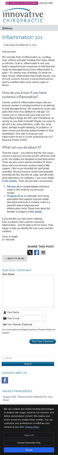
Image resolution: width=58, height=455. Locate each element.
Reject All (29, 435)
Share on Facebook (37, 252)
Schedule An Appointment (23, 3)
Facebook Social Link (5, 380)
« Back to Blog (14, 258)
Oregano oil (13, 195)
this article (10, 181)
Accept (29, 450)
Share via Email (43, 252)
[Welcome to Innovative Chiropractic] (22, 21)
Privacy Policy (32, 427)
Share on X (30, 252)
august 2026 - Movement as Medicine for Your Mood (28, 398)
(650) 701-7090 (46, 3)
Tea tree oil (13, 186)
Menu (9, 28)
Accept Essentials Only (29, 442)
